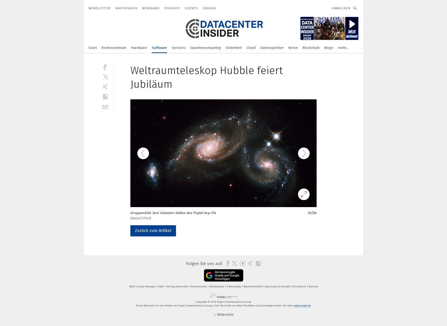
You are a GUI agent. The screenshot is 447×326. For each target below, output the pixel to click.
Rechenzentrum (114, 48)
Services (179, 48)
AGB (132, 286)
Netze (293, 48)
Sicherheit (234, 48)
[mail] (105, 107)
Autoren (313, 286)
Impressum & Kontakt (277, 286)
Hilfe (161, 286)
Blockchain (311, 48)
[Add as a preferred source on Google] (223, 275)
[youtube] (241, 263)
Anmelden (341, 8)
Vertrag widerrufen (177, 286)
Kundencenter (199, 286)
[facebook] (105, 67)
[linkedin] (105, 97)
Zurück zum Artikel (153, 230)
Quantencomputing (205, 48)
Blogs (328, 48)
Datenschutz (234, 286)
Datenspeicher (272, 48)
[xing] (105, 87)
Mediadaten (217, 286)
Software (159, 48)
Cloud (251, 48)
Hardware (139, 48)
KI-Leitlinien (299, 286)
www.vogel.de (302, 305)
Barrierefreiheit (253, 286)
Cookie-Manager (146, 286)
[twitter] (105, 77)
